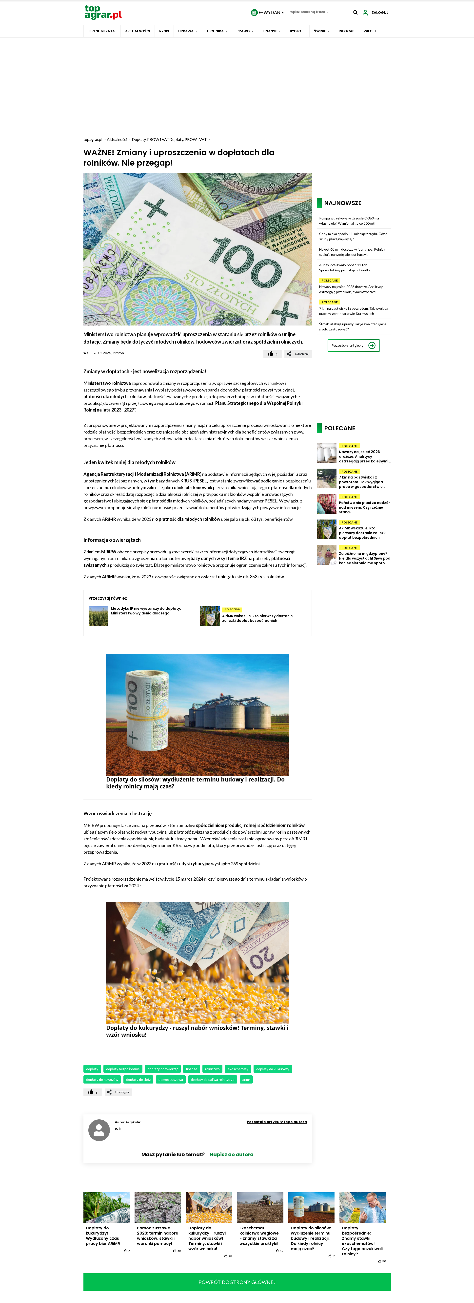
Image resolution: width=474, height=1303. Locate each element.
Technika (215, 31)
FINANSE (191, 1069)
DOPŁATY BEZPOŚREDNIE (123, 1069)
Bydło (295, 31)
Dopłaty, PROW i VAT (150, 139)
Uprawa (186, 31)
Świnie (320, 31)
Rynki (164, 31)
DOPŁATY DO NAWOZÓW (102, 1079)
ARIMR (246, 1079)
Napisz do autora (232, 1154)
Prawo (243, 31)
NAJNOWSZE (342, 203)
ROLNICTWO (212, 1069)
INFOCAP (347, 31)
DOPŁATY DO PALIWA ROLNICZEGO (213, 1079)
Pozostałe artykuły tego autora (277, 1121)
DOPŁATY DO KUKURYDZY (272, 1069)
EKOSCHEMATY (238, 1069)
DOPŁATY (92, 1069)
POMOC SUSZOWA (170, 1079)
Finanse (270, 31)
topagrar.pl (92, 139)
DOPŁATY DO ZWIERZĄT (163, 1069)
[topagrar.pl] (103, 12)
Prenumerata (102, 31)
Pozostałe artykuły (347, 345)
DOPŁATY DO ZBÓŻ (138, 1079)
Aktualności (137, 31)
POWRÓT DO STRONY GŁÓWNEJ (237, 1282)
